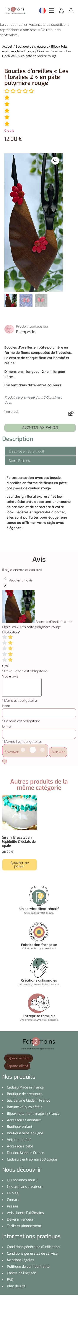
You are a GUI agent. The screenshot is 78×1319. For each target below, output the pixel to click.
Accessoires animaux (24, 1120)
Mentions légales (20, 1260)
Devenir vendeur (20, 1219)
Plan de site (16, 1286)
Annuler (58, 752)
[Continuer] (4, 761)
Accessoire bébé (20, 1146)
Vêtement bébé (19, 1139)
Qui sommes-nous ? (22, 1180)
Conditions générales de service (32, 1253)
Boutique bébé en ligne (25, 1133)
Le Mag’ (13, 1193)
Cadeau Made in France (25, 1087)
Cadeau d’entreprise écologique (32, 1159)
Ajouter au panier (40, 428)
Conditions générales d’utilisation (33, 1247)
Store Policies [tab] (19, 460)
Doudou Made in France (25, 1152)
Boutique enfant (19, 1126)
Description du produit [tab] (26, 451)
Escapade (25, 331)
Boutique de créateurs (32, 46)
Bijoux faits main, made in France (33, 1113)
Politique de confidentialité (28, 1266)
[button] (55, 161)
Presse (12, 1206)
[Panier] (71, 10)
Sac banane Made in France (28, 1100)
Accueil (7, 46)
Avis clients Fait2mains (25, 1213)
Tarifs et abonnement (24, 1226)
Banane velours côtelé (25, 1107)
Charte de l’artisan (21, 1273)
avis (9, 130)
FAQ (10, 1279)
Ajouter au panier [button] (19, 865)
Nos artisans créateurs (25, 1186)
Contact (13, 1199)
